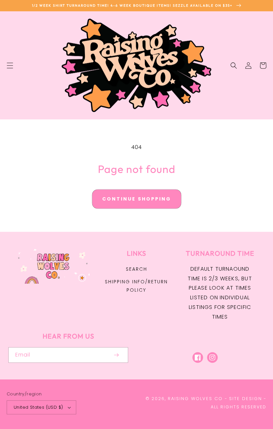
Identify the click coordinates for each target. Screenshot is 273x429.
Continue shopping (136, 199)
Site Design (245, 398)
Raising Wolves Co (195, 398)
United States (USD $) (38, 407)
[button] (10, 65)
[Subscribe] (116, 355)
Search (136, 269)
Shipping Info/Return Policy (136, 285)
